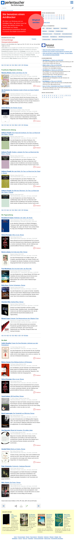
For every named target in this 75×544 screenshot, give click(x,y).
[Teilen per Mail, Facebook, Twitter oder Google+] (15, 506)
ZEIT (19, 65)
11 (61, 16)
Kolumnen (46, 536)
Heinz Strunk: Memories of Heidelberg (49, 516)
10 (59, 16)
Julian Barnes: (11, 107)
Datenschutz (47, 538)
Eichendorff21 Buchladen (57, 538)
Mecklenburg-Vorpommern (65, 36)
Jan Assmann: (20, 90)
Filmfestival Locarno (47, 33)
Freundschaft (57, 33)
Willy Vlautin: (11, 482)
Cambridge (51, 31)
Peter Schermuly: (15, 466)
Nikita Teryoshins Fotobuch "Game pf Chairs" (53, 49)
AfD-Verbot (48, 28)
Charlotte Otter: (12, 302)
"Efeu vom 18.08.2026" (52, 65)
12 (63, 16)
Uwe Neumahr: (17, 430)
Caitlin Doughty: (19, 344)
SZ (10, 65)
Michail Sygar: (20, 318)
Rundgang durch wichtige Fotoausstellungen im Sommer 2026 (57, 51)
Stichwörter (40, 536)
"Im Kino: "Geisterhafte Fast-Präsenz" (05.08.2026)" (57, 86)
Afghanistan (56, 28)
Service (20, 538)
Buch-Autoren (33, 536)
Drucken (34, 38)
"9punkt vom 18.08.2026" (53, 69)
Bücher (27, 536)
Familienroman (59, 31)
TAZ (13, 65)
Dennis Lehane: (14, 252)
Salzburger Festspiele (57, 39)
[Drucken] (21, 506)
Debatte (56, 536)
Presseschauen (21, 536)
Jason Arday (64, 28)
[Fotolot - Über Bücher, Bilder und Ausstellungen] (48, 47)
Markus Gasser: (16, 362)
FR (5, 65)
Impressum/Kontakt (38, 538)
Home (15, 536)
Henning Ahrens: (14, 72)
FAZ (2, 65)
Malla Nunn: (13, 285)
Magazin (52, 536)
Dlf (22, 65)
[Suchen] (72, 8)
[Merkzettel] (26, 506)
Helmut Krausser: (12, 235)
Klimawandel (45, 36)
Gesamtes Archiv (46, 22)
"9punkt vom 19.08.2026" (53, 60)
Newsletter (30, 538)
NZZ (8, 65)
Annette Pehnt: (13, 449)
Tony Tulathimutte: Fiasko (14, 516)
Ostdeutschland (46, 39)
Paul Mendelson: (16, 268)
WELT (16, 65)
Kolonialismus (53, 36)
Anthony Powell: (20, 133)
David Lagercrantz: (17, 413)
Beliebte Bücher (7, 512)
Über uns (25, 538)
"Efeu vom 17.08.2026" (52, 76)
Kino (60, 536)
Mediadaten (14, 538)
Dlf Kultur (26, 65)
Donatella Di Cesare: (17, 217)
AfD (43, 28)
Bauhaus (45, 31)
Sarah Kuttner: (12, 396)
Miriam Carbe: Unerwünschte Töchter (67, 516)
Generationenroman (67, 33)
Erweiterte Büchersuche (7, 10)
